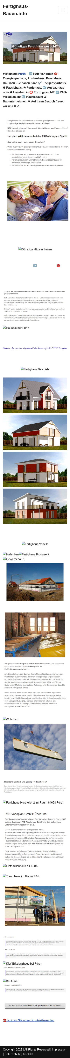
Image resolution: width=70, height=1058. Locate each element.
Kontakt (28, 1054)
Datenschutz (12, 1054)
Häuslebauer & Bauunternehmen (30, 260)
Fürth (22, 73)
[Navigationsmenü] (62, 10)
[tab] (30, 260)
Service (14, 280)
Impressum (59, 1049)
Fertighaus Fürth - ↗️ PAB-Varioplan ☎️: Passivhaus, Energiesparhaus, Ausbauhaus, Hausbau (35, 270)
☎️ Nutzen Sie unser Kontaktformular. (28, 1020)
